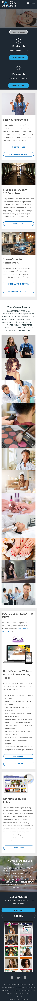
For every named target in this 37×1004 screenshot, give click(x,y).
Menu (32, 3)
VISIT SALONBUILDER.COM (19, 999)
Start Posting (18, 85)
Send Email (18, 910)
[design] (21, 996)
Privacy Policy (12, 993)
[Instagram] (25, 977)
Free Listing (19, 848)
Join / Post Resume (19, 154)
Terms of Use (24, 993)
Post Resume (18, 57)
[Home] (9, 5)
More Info (19, 756)
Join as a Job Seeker (19, 291)
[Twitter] (18, 977)
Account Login (18, 32)
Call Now (18, 916)
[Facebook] (12, 977)
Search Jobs (19, 147)
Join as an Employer (19, 284)
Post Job (19, 224)
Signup (19, 764)
